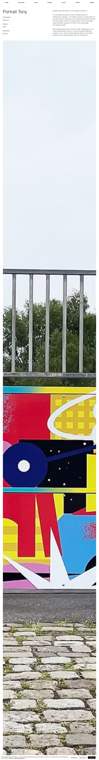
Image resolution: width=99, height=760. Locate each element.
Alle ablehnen (83, 757)
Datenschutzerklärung (19, 758)
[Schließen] (97, 757)
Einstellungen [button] (74, 757)
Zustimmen (91, 757)
